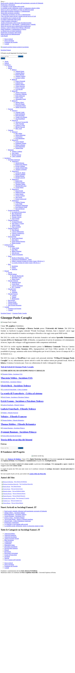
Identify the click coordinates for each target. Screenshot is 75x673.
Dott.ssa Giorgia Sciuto (17, 488)
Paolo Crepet (19, 97)
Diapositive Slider (9, 545)
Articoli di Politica (9, 533)
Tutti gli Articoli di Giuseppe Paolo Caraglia (17, 367)
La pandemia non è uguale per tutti (11, 18)
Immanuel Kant (16, 282)
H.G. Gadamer (16, 287)
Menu (2, 58)
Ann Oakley (15, 153)
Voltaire (14, 297)
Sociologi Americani (14, 159)
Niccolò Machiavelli (17, 276)
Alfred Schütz (16, 225)
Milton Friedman (16, 251)
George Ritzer (19, 187)
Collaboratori (8, 542)
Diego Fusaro (16, 279)
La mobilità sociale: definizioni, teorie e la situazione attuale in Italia (20, 8)
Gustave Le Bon (20, 125)
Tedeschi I (15, 132)
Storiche (6, 558)
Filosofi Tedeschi (13, 281)
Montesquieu (15, 299)
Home (6, 61)
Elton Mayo (15, 240)
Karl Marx (15, 249)
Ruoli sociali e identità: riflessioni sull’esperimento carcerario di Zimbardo (22, 3)
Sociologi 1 (7, 65)
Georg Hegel (15, 284)
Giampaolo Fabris (20, 105)
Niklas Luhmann (20, 145)
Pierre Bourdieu (20, 115)
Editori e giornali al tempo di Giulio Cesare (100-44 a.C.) (28, 261)
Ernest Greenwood (20, 199)
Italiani (10, 68)
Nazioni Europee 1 (13, 220)
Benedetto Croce (16, 277)
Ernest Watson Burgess (18, 241)
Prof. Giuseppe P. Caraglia (22, 498)
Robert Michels (19, 74)
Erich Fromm (15, 218)
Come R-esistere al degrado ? (9, 21)
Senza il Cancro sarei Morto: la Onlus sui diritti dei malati (17, 9)
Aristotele (14, 292)
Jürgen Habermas (20, 135)
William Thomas (20, 202)
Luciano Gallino (20, 78)
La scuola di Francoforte (19, 212)
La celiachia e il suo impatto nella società (12, 6)
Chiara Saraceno (20, 86)
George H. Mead (20, 173)
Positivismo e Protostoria (8, 5)
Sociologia (15, 266)
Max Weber (18, 133)
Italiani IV (15, 101)
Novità (10, 66)
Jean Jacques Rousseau (14, 305)
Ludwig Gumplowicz (18, 233)
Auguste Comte (19, 112)
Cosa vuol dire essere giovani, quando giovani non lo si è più (18, 16)
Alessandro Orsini (20, 99)
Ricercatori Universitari (11, 553)
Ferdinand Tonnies (20, 143)
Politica (14, 267)
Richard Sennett (20, 182)
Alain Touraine (19, 123)
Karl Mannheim (20, 138)
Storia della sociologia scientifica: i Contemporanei (15, 11)
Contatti (6, 44)
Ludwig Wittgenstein (18, 231)
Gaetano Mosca (19, 73)
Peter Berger (15, 230)
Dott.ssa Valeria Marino (17, 503)
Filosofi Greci (12, 289)
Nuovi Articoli (8, 39)
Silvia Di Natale (20, 104)
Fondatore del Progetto (11, 42)
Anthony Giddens (17, 151)
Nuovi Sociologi (9, 40)
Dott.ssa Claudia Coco (16, 500)
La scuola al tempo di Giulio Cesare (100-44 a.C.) (26, 263)
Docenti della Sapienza (11, 548)
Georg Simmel (19, 141)
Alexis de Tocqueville (21, 122)
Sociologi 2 (7, 158)
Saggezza (14, 269)
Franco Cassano (20, 87)
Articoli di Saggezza (10, 535)
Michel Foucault (20, 127)
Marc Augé (18, 128)
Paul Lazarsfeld (16, 227)
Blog (9, 264)
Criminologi (7, 543)
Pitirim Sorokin (16, 243)
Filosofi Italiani (12, 274)
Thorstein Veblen (20, 184)
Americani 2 (15, 171)
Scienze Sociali (8, 245)
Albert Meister (16, 235)
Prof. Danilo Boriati (16, 486)
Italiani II (14, 79)
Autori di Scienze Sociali (11, 538)
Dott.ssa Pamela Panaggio (19, 496)
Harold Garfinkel (20, 174)
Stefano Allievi (19, 102)
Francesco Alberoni (21, 94)
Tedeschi (10, 130)
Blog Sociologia (9, 540)
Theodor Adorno (16, 217)
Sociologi (7, 556)
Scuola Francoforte (13, 210)
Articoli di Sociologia (10, 537)
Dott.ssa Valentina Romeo (19, 493)
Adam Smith (15, 248)
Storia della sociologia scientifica (10, 13)
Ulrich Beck (18, 137)
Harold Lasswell (20, 177)
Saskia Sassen (19, 194)
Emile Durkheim (20, 114)
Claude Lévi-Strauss (21, 117)
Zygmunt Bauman (17, 222)
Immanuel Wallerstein (21, 205)
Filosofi (6, 271)
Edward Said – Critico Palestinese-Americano (17, 521)
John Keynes (15, 253)
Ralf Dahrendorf (20, 146)
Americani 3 (15, 179)
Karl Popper (11, 300)
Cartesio (14, 295)
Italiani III (14, 91)
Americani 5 (15, 200)
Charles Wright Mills (21, 168)
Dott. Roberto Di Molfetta (20, 481)
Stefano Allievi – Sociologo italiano (14, 513)
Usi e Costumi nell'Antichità (12, 560)
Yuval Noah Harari (17, 238)
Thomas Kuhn (12, 302)
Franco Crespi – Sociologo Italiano (14, 517)
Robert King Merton (21, 164)
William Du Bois (20, 192)
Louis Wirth (18, 204)
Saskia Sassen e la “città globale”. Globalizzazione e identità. (18, 24)
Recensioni (7, 551)
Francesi (10, 109)
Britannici (11, 150)
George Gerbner (20, 195)
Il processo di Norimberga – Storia (22, 259)
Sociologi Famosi (6, 50)
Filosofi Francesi (13, 294)
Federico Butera (20, 84)
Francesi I (14, 110)
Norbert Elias (19, 148)
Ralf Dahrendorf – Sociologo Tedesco (15, 514)
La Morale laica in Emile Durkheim (11, 31)
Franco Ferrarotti (20, 81)
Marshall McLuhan (20, 186)
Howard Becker (20, 209)
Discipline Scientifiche (10, 546)
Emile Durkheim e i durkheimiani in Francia (13, 29)
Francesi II (15, 120)
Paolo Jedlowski (20, 96)
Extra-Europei (12, 236)
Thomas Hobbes (13, 303)
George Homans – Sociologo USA (14, 516)
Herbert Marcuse (16, 215)
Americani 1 (15, 161)
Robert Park (18, 181)
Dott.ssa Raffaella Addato (18, 491)
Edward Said (19, 191)
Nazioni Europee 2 (13, 228)
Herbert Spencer (16, 155)
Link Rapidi (4, 36)
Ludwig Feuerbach (17, 285)
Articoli (6, 63)
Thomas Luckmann (21, 169)
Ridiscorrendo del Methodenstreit (10, 34)
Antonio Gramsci (20, 76)
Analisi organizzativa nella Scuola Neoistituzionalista (16, 23)
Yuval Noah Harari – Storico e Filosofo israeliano (18, 519)
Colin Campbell (16, 156)
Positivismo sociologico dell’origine (11, 32)
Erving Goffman (20, 166)
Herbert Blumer (19, 176)
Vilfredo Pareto (19, 71)
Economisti (11, 246)
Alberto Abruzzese (20, 92)
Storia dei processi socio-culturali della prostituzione (16, 26)
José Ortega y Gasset (18, 223)
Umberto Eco (19, 83)
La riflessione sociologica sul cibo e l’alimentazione (15, 14)
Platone (14, 290)
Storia (9, 256)
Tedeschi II (15, 140)
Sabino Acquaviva (20, 107)
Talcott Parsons (19, 163)
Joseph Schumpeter (17, 254)
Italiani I (14, 69)
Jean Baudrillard (20, 119)
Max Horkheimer (17, 213)
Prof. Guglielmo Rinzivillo (26, 484)
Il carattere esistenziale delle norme (11, 19)
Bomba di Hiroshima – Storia (20, 258)
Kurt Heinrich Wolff (21, 207)
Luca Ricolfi (19, 89)
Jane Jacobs (18, 197)
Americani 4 (15, 189)
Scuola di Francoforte (10, 555)
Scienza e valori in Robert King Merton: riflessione (15, 27)
